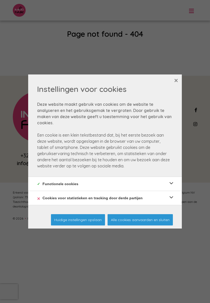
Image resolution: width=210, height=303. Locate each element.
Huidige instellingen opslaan (78, 219)
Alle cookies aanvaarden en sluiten (140, 219)
